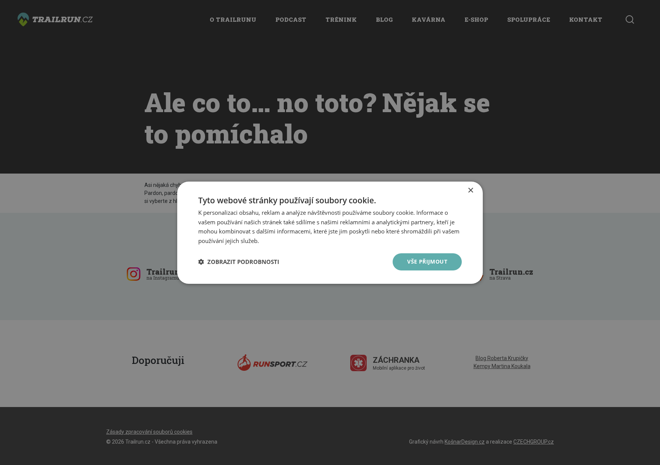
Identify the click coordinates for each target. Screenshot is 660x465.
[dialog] (330, 232)
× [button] (470, 190)
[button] (238, 261)
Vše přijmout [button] (427, 261)
